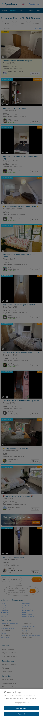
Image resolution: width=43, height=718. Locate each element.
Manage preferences (21, 703)
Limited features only (21, 708)
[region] (21, 703)
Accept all (21, 714)
